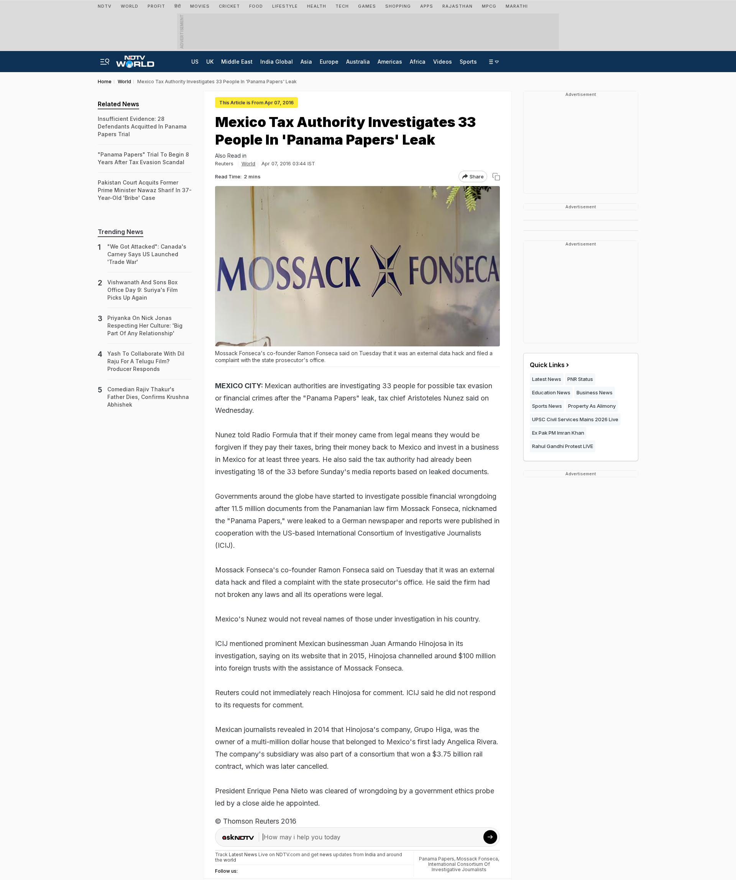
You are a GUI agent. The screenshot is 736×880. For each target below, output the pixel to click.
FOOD (256, 6)
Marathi (517, 6)
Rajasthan (457, 6)
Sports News (547, 406)
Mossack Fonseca (477, 859)
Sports (468, 61)
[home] (135, 59)
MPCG (489, 6)
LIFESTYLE (285, 6)
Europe (329, 61)
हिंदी (177, 6)
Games (367, 6)
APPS (426, 6)
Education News (551, 392)
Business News (595, 392)
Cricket (229, 6)
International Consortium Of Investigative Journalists (459, 866)
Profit (156, 6)
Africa (418, 61)
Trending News (120, 232)
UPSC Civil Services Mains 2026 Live (575, 419)
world (229, 860)
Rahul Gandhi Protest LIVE (562, 446)
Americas (390, 61)
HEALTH (316, 6)
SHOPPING (398, 6)
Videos (442, 61)
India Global (276, 61)
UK (210, 61)
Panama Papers (436, 859)
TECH (342, 6)
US (195, 61)
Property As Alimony (592, 406)
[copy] (496, 176)
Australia (358, 61)
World (129, 6)
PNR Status (580, 379)
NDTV (105, 6)
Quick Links (547, 365)
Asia (306, 61)
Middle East (237, 61)
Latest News (546, 379)
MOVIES (200, 6)
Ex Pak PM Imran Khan (558, 433)
